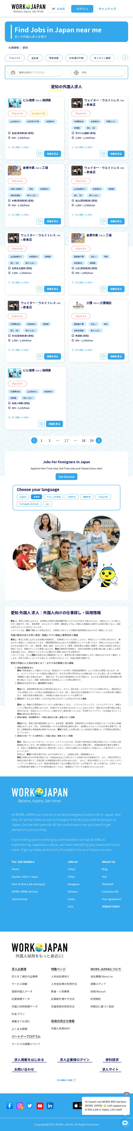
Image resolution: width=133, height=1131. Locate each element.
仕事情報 (13, 47)
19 (91, 440)
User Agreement (111, 899)
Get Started (66, 477)
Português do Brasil (29, 503)
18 (83, 440)
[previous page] (34, 440)
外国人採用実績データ (25, 1006)
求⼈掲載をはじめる (29, 1059)
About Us (108, 862)
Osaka (71, 899)
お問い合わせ (24, 1069)
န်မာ (47, 503)
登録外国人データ (22, 991)
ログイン (82, 9)
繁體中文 (87, 496)
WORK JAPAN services (25, 891)
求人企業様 (19, 969)
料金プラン (18, 1014)
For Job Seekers (23, 862)
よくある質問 (19, 1029)
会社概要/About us (102, 976)
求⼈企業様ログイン (75, 1059)
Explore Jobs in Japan (25, 876)
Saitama (73, 891)
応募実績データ (21, 999)
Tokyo (71, 869)
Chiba (71, 876)
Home (15, 869)
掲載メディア (98, 984)
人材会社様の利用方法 (64, 984)
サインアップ (107, 9)
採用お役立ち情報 (62, 1021)
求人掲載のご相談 (64, 1080)
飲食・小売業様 (60, 991)
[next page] (99, 440)
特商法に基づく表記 (102, 1006)
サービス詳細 (19, 984)
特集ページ (58, 969)
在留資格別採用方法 (62, 1006)
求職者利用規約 (111, 906)
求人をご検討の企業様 (25, 976)
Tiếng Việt (103, 496)
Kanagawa (73, 884)
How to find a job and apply (28, 884)
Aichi (70, 906)
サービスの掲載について (26, 1044)
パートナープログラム (26, 1036)
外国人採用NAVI (60, 1028)
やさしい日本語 (53, 496)
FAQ (104, 876)
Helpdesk (107, 884)
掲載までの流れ (21, 1021)
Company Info (110, 891)
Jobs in (73, 862)
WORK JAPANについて (106, 969)
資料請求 (112, 1059)
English (23, 496)
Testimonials (19, 899)
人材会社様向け (60, 976)
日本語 (36, 496)
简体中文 (72, 496)
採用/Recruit (98, 991)
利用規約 (96, 999)
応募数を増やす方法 (62, 999)
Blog (105, 869)
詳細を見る (52, 153)
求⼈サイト (110, 1069)
